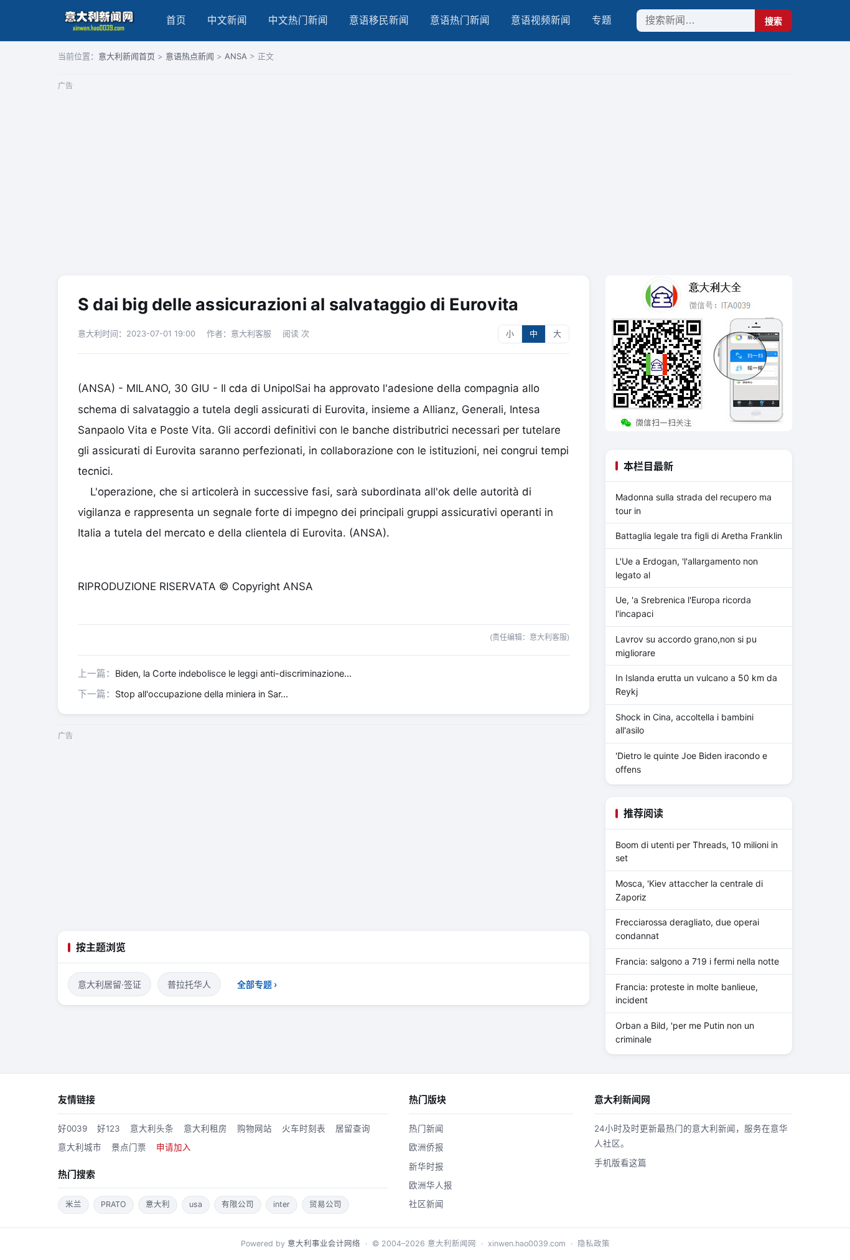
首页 (176, 20)
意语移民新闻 (379, 20)
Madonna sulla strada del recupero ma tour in (693, 504)
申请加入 (173, 1147)
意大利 (158, 1204)
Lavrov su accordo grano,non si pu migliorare (686, 646)
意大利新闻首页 (126, 56)
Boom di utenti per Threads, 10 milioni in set (696, 851)
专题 (602, 20)
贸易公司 (325, 1204)
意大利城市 (79, 1147)
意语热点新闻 (190, 56)
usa (195, 1204)
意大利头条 (152, 1129)
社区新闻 (426, 1204)
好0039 (72, 1129)
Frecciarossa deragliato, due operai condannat (687, 929)
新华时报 (426, 1167)
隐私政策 (593, 1243)
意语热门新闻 (460, 20)
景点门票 (128, 1147)
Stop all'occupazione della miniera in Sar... (201, 694)
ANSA (236, 56)
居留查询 (352, 1129)
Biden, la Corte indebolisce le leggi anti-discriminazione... (233, 673)
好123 (108, 1129)
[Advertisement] (425, 182)
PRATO (113, 1204)
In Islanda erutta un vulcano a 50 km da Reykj (696, 684)
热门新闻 (426, 1129)
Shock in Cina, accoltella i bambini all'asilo (684, 724)
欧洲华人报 (430, 1185)
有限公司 (238, 1204)
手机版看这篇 (620, 1163)
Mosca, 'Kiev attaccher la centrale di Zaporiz (689, 890)
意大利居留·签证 (109, 984)
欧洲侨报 (426, 1147)
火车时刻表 (303, 1129)
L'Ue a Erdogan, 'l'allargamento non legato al (686, 568)
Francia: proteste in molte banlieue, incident (686, 993)
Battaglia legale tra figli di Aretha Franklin (698, 535)
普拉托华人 (189, 984)
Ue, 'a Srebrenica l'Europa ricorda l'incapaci (683, 606)
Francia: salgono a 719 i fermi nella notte (697, 961)
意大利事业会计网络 (323, 1243)
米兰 (73, 1204)
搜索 (773, 21)
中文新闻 (227, 20)
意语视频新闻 (541, 20)
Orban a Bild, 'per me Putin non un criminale (684, 1032)
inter (281, 1204)
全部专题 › (257, 984)
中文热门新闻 (298, 20)
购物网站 (254, 1129)
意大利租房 (205, 1129)
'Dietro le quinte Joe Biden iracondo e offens (691, 762)
